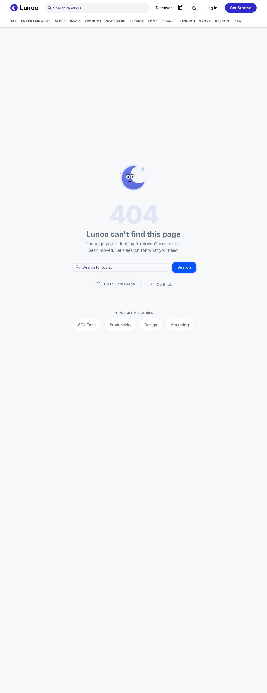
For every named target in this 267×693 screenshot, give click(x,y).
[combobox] (97, 8)
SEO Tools (87, 324)
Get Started (240, 7)
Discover (164, 7)
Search (184, 267)
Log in (211, 7)
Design (150, 324)
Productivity (120, 324)
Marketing (179, 324)
